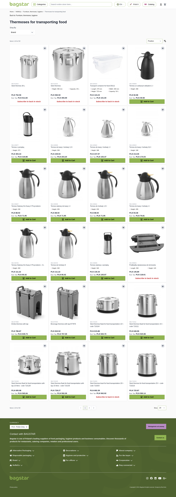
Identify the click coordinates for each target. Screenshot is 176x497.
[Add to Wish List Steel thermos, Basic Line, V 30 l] (45, 48)
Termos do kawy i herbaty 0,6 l (140, 147)
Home (12, 11)
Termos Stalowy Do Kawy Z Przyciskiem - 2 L (27, 265)
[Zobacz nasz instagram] (147, 478)
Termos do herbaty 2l (58, 265)
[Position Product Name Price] (155, 41)
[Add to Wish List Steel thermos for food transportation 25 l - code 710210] (163, 346)
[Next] (93, 408)
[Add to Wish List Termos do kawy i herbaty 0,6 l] (163, 110)
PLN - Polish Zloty (18, 427)
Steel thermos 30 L (18, 86)
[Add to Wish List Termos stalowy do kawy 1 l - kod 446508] (84, 168)
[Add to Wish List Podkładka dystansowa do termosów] (163, 227)
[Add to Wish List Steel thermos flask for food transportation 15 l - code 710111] (163, 286)
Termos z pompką (17, 147)
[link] (80, 408)
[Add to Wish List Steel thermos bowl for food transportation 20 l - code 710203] (123, 346)
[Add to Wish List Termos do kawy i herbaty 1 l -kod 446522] (163, 168)
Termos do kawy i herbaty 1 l (100, 147)
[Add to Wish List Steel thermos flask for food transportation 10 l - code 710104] (123, 286)
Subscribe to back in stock (29, 102)
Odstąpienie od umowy (156, 426)
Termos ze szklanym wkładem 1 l (141, 86)
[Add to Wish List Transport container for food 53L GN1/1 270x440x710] (123, 48)
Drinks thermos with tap (19, 324)
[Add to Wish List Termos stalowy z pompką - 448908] (123, 227)
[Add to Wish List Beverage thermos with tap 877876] (84, 286)
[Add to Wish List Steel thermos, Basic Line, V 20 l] (84, 48)
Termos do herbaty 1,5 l (98, 206)
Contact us (160, 437)
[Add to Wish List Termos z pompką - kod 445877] (45, 110)
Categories (41, 4)
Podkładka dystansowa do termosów (142, 265)
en (120, 4)
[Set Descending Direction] (165, 41)
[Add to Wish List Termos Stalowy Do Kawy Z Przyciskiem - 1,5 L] (45, 168)
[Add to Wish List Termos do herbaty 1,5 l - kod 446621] (123, 168)
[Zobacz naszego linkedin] (155, 478)
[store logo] (19, 4)
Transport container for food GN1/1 (102, 86)
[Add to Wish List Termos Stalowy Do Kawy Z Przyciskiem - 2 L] (45, 227)
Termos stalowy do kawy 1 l (60, 206)
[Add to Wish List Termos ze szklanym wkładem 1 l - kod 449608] (163, 48)
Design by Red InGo (160, 487)
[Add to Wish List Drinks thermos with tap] (45, 286)
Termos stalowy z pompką (99, 265)
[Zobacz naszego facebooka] (151, 478)
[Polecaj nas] (164, 478)
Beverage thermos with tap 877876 (63, 324)
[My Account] (161, 4)
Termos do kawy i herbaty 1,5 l (62, 147)
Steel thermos (56, 86)
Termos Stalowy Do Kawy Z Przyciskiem (26, 206)
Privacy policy (13, 487)
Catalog (151, 4)
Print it (135, 4)
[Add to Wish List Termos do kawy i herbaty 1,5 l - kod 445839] (84, 110)
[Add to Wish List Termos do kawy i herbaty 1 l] (123, 110)
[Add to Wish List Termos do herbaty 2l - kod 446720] (84, 227)
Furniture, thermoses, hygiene (33, 11)
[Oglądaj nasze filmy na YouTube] (159, 478)
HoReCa (18, 11)
